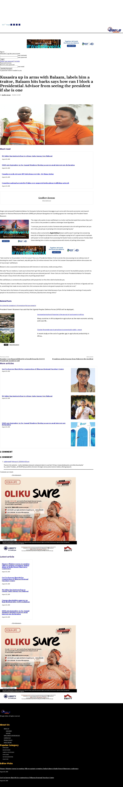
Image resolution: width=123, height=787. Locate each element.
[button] (91, 35)
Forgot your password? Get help (10, 61)
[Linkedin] (17, 25)
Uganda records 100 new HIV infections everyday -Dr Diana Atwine (28, 174)
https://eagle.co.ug (46, 200)
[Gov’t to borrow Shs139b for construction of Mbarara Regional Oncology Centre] (83, 380)
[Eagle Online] (114, 30)
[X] (19, 25)
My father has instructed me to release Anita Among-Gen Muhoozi (27, 156)
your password (22, 57)
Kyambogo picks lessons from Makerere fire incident (72, 359)
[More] (90, 99)
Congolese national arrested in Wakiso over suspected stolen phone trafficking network (35, 183)
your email (21, 66)
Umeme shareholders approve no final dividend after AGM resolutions (16, 601)
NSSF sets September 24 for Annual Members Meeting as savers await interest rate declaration (38, 165)
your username (22, 55)
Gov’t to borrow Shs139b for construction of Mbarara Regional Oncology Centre (33, 369)
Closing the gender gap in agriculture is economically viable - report (59, 330)
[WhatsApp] (83, 99)
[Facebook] (11, 25)
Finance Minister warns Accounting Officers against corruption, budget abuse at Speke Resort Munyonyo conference (15, 566)
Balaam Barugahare (14, 344)
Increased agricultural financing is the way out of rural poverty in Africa (60, 314)
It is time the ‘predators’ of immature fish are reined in (18, 305)
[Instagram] (14, 25)
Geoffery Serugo (6, 95)
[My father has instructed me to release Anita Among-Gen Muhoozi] (83, 407)
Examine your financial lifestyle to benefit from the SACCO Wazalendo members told (22, 360)
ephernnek (7, 462)
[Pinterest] (76, 99)
